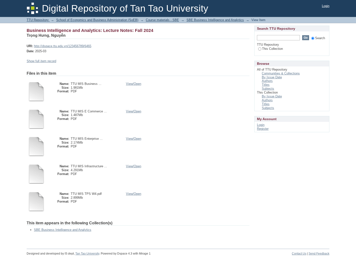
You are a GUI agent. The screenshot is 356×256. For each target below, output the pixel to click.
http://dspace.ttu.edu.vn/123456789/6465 (62, 46)
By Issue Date (272, 77)
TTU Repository (38, 20)
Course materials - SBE (162, 20)
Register (263, 129)
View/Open (133, 84)
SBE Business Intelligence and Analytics (215, 20)
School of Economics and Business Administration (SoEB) (97, 20)
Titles (266, 85)
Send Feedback (319, 253)
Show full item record (41, 61)
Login (325, 6)
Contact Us (299, 253)
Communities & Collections (281, 73)
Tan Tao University (87, 253)
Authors (267, 81)
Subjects (268, 88)
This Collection (272, 49)
